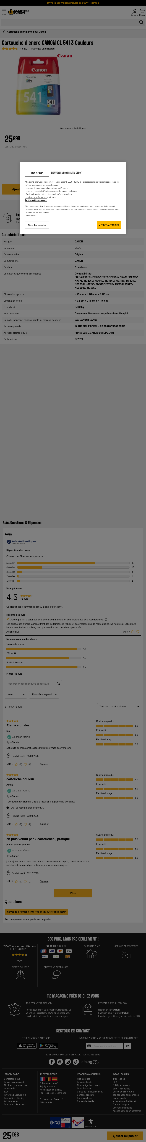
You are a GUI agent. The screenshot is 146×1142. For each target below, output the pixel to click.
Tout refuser (37, 172)
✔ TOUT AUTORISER (109, 225)
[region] (73, 198)
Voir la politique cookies (36, 200)
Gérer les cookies (37, 225)
